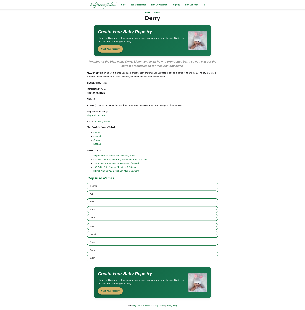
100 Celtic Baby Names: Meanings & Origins (114, 167)
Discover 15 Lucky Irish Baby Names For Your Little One (120, 159)
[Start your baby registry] (152, 40)
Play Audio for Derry (96, 115)
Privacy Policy (171, 306)
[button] (204, 4)
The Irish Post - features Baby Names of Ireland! (116, 163)
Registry (176, 5)
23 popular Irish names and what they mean (114, 156)
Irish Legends (191, 5)
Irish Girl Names (138, 5)
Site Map (154, 306)
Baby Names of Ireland (141, 306)
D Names (156, 13)
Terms (162, 306)
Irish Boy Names (159, 5)
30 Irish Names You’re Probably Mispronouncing (116, 171)
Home (123, 5)
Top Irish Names (101, 178)
